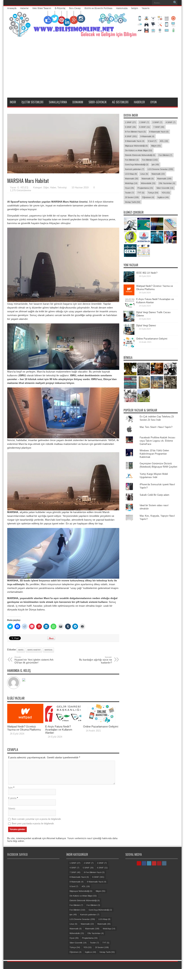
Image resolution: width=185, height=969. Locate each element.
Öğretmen (148, 197)
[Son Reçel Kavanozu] (170, 382)
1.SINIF (130, 122)
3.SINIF (157, 122)
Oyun (153, 102)
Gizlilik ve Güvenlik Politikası (98, 8)
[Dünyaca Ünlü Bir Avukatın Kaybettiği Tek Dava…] (143, 369)
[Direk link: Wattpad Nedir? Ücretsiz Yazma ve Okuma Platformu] (25, 722)
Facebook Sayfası (17, 854)
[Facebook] (130, 3)
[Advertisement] (92, 70)
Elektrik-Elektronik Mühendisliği (140, 155)
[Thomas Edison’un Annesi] (170, 369)
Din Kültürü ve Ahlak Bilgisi (138, 150)
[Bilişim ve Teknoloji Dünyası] (92, 34)
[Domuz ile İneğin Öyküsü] (143, 395)
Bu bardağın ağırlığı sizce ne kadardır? (95, 660)
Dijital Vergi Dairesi (146, 325)
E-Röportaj (60, 8)
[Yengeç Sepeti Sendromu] (143, 382)
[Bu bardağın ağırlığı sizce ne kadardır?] (130, 382)
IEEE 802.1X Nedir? (146, 272)
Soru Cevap (75, 8)
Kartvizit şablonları (134, 169)
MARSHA (48, 650)
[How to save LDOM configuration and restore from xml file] (143, 250)
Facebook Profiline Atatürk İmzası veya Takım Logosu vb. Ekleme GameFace (157, 440)
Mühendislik (148, 183)
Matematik (158, 174)
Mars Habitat (34, 650)
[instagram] (147, 3)
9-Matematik (147, 136)
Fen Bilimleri (165, 155)
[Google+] (126, 3)
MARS (20, 650)
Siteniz (11, 808)
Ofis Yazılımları (167, 183)
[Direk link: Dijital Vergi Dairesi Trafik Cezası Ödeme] (129, 320)
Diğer (46, 187)
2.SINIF (144, 122)
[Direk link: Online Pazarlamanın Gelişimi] (101, 722)
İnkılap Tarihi (132, 202)
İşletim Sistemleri (32, 102)
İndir (13, 102)
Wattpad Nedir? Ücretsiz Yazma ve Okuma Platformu (24, 728)
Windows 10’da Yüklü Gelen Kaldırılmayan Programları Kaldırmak (154, 453)
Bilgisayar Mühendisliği (136, 146)
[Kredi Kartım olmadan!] (130, 224)
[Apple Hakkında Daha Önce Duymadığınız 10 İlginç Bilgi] (170, 224)
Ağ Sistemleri (120, 102)
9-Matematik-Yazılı (134, 141)
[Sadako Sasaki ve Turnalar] (130, 395)
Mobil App (131, 183)
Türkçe (153, 193)
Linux (144, 174)
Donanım (77, 102)
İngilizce (163, 197)
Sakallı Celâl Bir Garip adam (154, 495)
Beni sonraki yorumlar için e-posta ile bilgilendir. (36, 819)
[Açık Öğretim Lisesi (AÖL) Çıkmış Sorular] (143, 237)
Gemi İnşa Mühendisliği (136, 164)
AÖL (164, 141)
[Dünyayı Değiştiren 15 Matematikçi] (157, 369)
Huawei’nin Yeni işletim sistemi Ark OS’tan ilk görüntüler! (33, 660)
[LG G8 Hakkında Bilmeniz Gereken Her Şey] (157, 237)
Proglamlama (145, 188)
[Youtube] (143, 3)
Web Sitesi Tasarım (41, 8)
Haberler (24, 8)
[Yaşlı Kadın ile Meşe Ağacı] (130, 369)
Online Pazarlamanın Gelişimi (100, 726)
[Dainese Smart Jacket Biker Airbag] (130, 237)
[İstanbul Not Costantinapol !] (157, 382)
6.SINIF (144, 127)
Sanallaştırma (58, 102)
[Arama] (175, 2)
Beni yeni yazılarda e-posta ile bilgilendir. (33, 823)
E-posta (12, 798)
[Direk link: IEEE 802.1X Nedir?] (129, 281)
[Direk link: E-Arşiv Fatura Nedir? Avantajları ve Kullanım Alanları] (63, 722)
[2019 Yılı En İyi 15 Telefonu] (170, 237)
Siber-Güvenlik (98, 102)
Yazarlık (145, 8)
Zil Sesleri (132, 197)
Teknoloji (62, 187)
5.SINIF (130, 127)
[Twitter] (134, 3)
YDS (166, 193)
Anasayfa (11, 8)
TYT (140, 193)
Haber (53, 187)
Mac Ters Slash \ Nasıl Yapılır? (156, 427)
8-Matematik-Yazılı (159, 132)
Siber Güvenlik (164, 188)
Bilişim (156, 146)
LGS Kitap (131, 174)
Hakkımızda (122, 8)
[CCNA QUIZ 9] (130, 250)
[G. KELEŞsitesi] (23, 680)
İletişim (134, 8)
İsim (10, 787)
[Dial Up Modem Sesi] (143, 224)
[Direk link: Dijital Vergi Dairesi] (129, 334)
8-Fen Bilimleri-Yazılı (135, 132)
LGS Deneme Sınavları (160, 169)
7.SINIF (158, 127)
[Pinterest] (139, 3)
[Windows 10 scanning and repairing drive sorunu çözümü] (157, 224)
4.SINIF (170, 122)
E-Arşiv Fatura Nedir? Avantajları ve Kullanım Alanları (58, 729)
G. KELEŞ (22, 187)
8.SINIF (131, 136)
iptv (155, 164)
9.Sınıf (152, 141)
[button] (63, 143)
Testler (129, 193)
